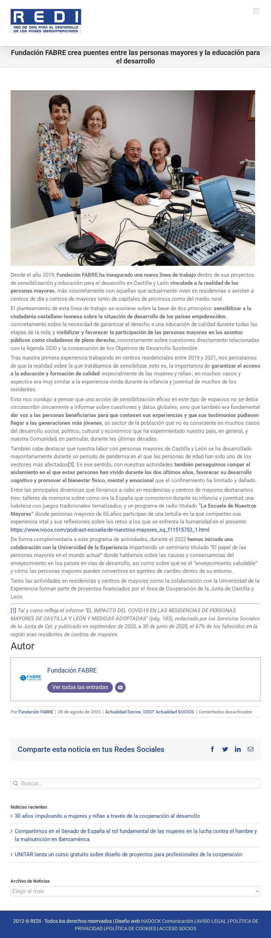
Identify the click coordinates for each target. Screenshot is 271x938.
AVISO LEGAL (212, 921)
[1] (71, 464)
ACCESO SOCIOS (177, 928)
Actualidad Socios (123, 712)
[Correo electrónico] (120, 687)
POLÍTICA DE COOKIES (131, 928)
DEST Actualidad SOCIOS (168, 712)
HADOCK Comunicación (167, 921)
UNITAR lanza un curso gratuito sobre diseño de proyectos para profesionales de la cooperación (128, 854)
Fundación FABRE (72, 670)
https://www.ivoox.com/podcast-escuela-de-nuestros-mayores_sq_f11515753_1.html (110, 530)
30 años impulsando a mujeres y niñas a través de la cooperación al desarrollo (107, 816)
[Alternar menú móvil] (256, 10)
